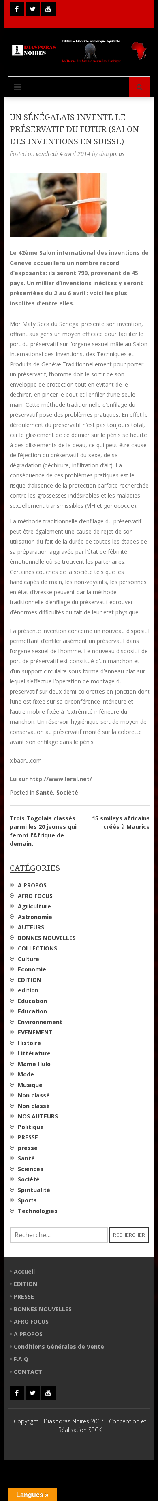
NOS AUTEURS (38, 1116)
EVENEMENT (35, 1032)
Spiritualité (34, 1190)
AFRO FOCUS (35, 896)
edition (28, 990)
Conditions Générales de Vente (59, 1346)
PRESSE (28, 1137)
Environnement (40, 1022)
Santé (44, 792)
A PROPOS (32, 885)
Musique (30, 1085)
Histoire (29, 1043)
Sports (27, 1200)
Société (67, 792)
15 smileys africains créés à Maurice (121, 822)
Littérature (34, 1053)
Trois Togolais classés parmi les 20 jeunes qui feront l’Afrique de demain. (43, 830)
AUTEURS (31, 927)
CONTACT (28, 1371)
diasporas (111, 154)
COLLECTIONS (37, 948)
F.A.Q (21, 1359)
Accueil (24, 1271)
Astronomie (35, 917)
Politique (31, 1127)
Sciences (30, 1169)
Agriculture (34, 906)
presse (28, 1148)
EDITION (29, 980)
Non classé (34, 1095)
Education (32, 1001)
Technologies (38, 1211)
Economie (32, 969)
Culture (28, 959)
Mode (26, 1074)
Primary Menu (18, 87)
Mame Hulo (34, 1064)
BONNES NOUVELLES (47, 938)
